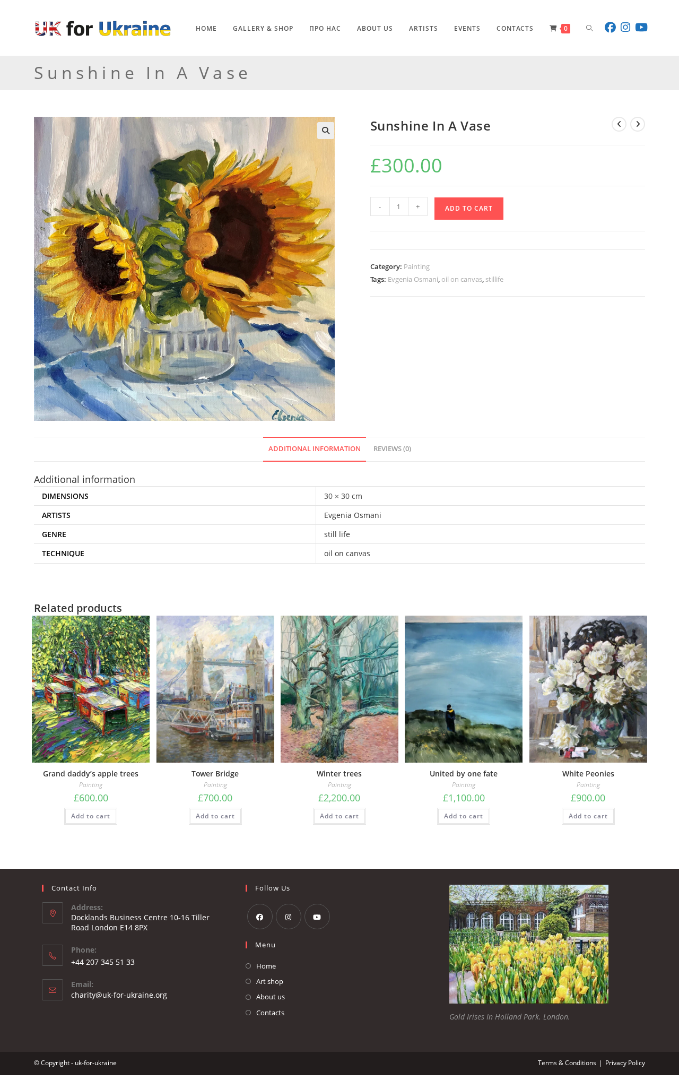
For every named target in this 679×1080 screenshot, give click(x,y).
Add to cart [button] (90, 815)
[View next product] (637, 124)
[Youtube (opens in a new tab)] (642, 27)
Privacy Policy (625, 1063)
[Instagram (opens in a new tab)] (626, 27)
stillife (494, 279)
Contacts (270, 1012)
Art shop (269, 981)
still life (337, 534)
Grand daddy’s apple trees (90, 773)
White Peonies (588, 773)
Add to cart (469, 208)
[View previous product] (619, 124)
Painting (417, 266)
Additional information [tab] (314, 448)
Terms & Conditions (567, 1063)
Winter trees (339, 773)
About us (270, 996)
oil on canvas (461, 279)
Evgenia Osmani (413, 279)
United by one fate (464, 773)
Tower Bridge (215, 773)
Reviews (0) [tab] (392, 448)
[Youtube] (317, 916)
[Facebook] (260, 916)
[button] (325, 130)
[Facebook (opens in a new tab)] (611, 27)
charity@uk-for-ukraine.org (119, 995)
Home (266, 966)
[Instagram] (288, 916)
